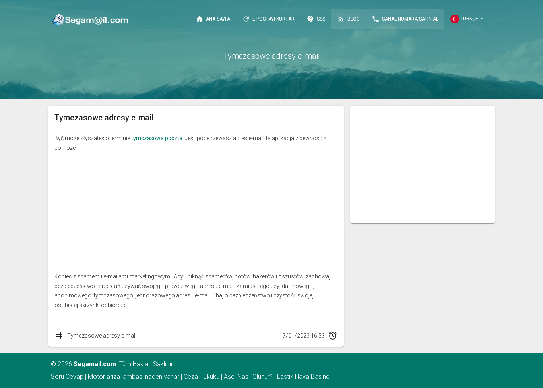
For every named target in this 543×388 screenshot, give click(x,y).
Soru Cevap (67, 376)
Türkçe (469, 18)
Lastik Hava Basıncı (304, 376)
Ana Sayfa (213, 19)
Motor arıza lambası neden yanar (133, 376)
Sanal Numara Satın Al (405, 19)
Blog (348, 19)
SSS (315, 19)
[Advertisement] (195, 212)
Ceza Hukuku (201, 376)
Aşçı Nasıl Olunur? (248, 376)
